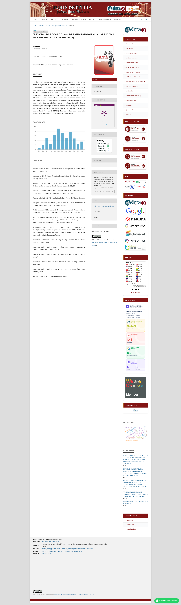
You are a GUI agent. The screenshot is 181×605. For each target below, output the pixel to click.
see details (104, 125)
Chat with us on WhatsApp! (168, 600)
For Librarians (130, 529)
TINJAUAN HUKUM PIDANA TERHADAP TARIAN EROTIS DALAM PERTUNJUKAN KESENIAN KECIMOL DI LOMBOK (135, 472)
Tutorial (65, 19)
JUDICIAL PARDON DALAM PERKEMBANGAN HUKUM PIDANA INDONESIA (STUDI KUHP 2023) (135, 494)
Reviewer (129, 48)
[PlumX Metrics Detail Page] (104, 113)
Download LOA (105, 19)
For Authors (129, 525)
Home (35, 19)
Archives (54, 19)
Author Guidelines (131, 58)
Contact (118, 19)
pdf (96, 79)
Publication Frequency (133, 96)
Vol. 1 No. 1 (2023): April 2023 (57, 26)
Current (44, 19)
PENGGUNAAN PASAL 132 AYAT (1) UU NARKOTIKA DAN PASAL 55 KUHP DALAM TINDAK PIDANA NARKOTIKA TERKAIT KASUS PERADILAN (135, 459)
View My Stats (135, 293)
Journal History (130, 110)
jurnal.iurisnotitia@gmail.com (52, 551)
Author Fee (129, 91)
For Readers (129, 520)
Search (143, 19)
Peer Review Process (132, 72)
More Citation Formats (102, 192)
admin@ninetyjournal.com (74, 551)
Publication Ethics (131, 63)
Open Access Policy (132, 67)
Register (139, 4)
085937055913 (47, 554)
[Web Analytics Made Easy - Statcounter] (135, 290)
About (91, 19)
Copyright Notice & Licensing (135, 81)
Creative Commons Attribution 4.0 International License (104, 242)
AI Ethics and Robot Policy (134, 77)
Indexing (128, 105)
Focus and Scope (131, 53)
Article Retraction (131, 86)
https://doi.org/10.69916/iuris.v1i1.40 (49, 56)
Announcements (79, 19)
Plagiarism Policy (131, 100)
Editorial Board (130, 44)
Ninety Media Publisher (50, 542)
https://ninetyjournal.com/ (51, 549)
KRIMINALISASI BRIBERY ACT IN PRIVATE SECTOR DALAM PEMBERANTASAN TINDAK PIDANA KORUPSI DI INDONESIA (134, 483)
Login (146, 4)
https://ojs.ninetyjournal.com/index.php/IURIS (78, 549)
